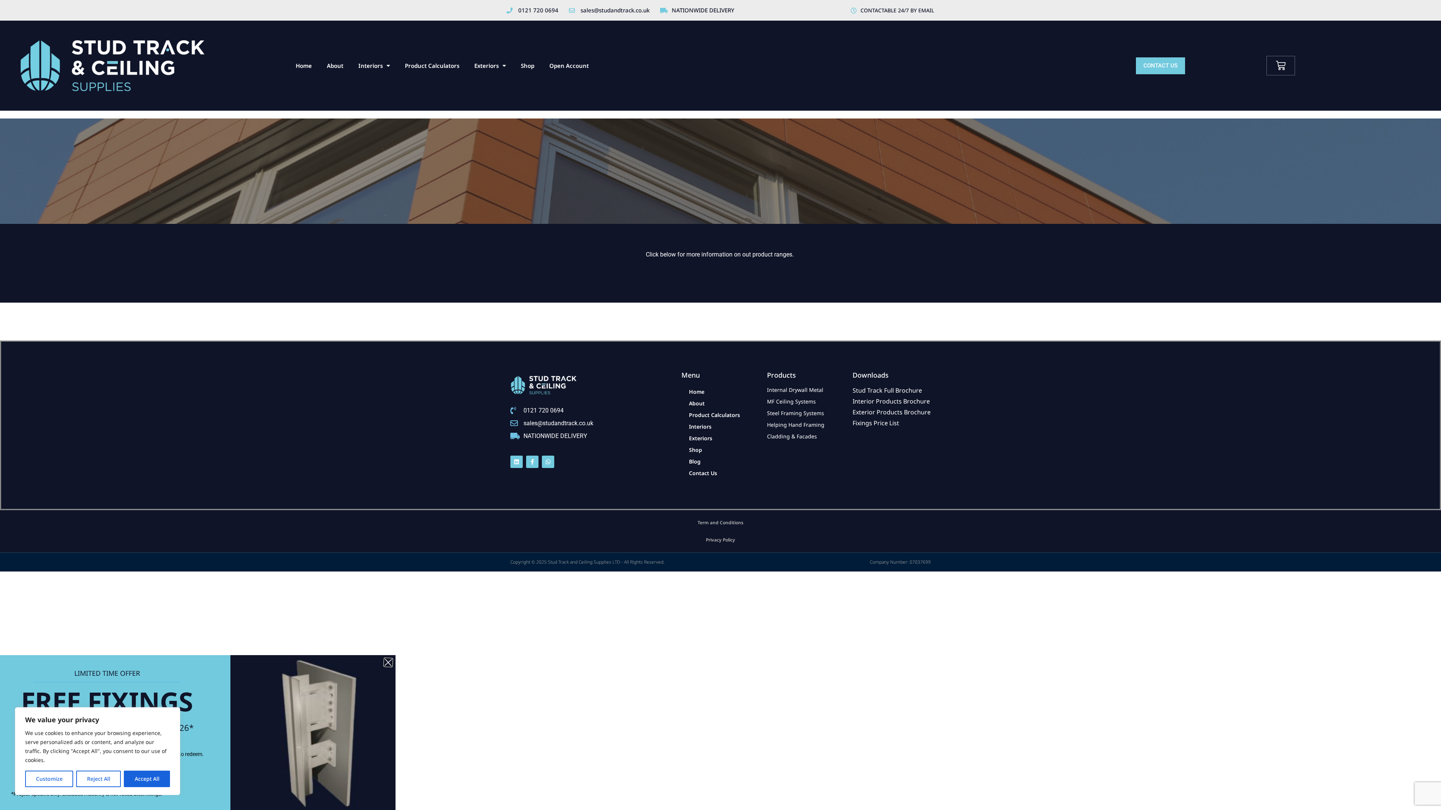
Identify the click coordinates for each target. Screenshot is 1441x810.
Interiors (370, 65)
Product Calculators (432, 65)
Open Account (569, 65)
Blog (695, 461)
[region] (97, 751)
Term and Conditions (720, 522)
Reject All (98, 778)
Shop (527, 65)
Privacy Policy (720, 540)
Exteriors (486, 65)
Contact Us (703, 473)
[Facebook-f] (532, 462)
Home (304, 65)
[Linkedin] (516, 462)
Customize (49, 778)
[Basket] (1281, 65)
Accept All (147, 778)
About (335, 65)
